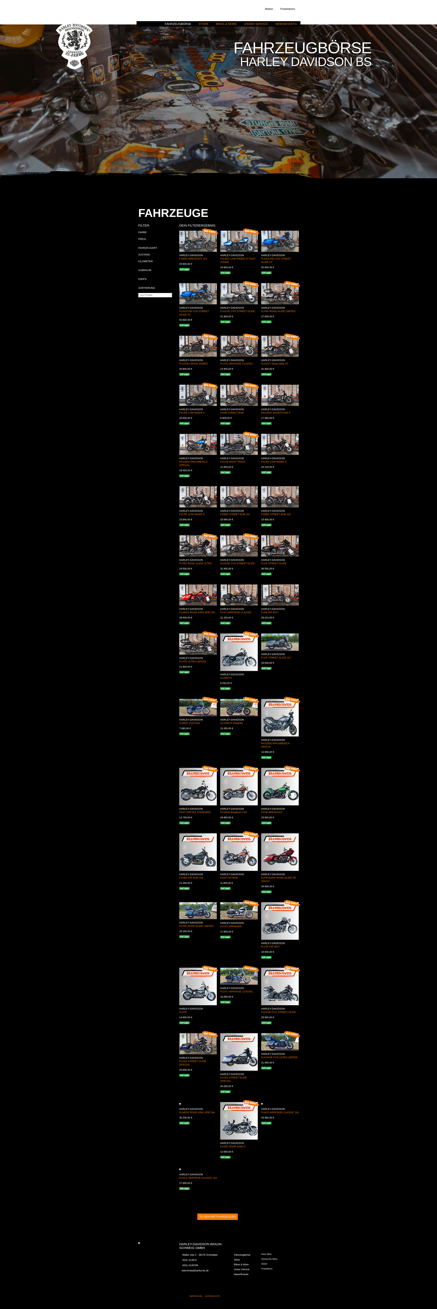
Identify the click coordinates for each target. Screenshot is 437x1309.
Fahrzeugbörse (178, 24)
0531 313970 (189, 1260)
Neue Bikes (266, 1254)
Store (203, 24)
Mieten (269, 8)
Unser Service (256, 24)
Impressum (196, 1296)
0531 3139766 (190, 1265)
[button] (171, 232)
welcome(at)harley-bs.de (195, 1270)
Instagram (249, 9)
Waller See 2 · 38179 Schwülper (200, 1254)
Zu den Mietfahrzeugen (217, 1216)
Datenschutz (212, 1296)
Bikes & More (226, 24)
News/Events (286, 24)
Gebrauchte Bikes (269, 1259)
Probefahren (287, 8)
